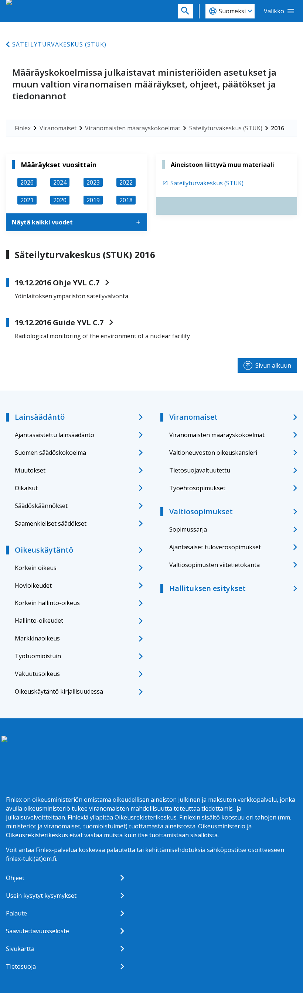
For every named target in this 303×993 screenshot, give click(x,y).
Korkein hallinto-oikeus (47, 603)
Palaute (16, 913)
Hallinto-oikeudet (39, 620)
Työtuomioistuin (38, 656)
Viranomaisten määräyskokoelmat (132, 128)
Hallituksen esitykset (207, 588)
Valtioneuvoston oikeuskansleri (213, 453)
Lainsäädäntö (40, 417)
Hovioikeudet (33, 585)
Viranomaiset (58, 128)
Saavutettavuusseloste (37, 931)
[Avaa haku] (185, 11)
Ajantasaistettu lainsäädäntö (54, 435)
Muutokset (30, 470)
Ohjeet (15, 878)
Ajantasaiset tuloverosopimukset (215, 547)
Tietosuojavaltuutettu (199, 470)
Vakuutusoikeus (37, 674)
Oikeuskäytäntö (44, 550)
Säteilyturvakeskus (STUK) (59, 44)
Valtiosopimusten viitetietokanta (214, 565)
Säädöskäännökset (41, 506)
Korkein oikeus (36, 568)
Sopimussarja (188, 529)
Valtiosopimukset (201, 511)
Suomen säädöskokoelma (50, 453)
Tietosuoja (21, 966)
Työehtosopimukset (197, 488)
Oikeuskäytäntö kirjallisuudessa (59, 691)
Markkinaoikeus (37, 638)
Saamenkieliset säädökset (50, 523)
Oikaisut (26, 488)
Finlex (23, 128)
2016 (277, 128)
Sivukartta (20, 949)
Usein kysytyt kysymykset (41, 895)
